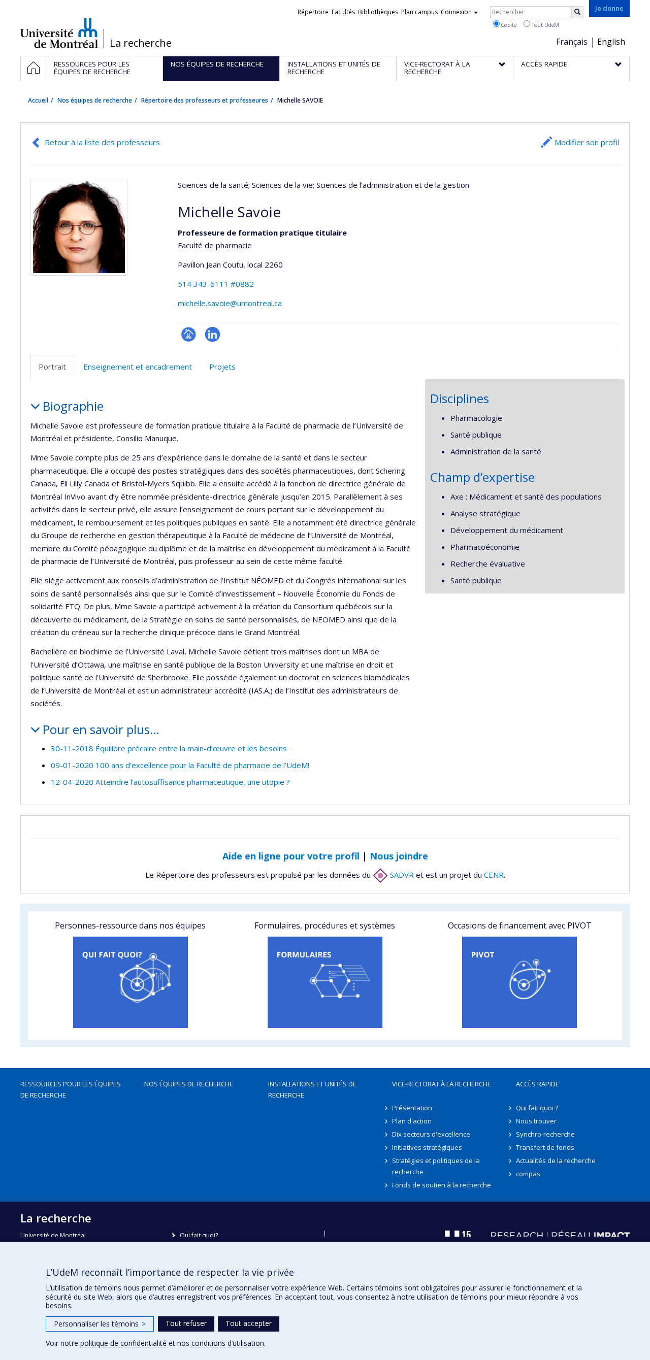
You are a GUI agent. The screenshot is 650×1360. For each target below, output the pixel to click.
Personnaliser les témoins (100, 1324)
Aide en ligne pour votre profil (291, 856)
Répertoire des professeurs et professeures (204, 100)
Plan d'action (412, 1120)
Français (572, 41)
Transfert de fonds (545, 1147)
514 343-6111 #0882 (216, 284)
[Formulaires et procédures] (325, 982)
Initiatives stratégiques (427, 1147)
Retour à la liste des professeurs (102, 142)
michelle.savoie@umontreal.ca (230, 303)
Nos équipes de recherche (94, 100)
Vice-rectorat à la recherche (441, 1083)
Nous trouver (536, 1120)
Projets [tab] (222, 366)
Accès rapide (537, 1083)
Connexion (456, 12)
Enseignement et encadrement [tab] (137, 366)
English (611, 41)
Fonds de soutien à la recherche (441, 1184)
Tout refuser (186, 1323)
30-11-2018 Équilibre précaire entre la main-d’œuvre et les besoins (169, 748)
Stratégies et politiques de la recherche (436, 1166)
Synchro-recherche (545, 1134)
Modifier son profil (587, 142)
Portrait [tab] (52, 366)
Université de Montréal (59, 33)
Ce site (508, 24)
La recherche (141, 43)
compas (528, 1173)
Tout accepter (248, 1323)
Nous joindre (399, 856)
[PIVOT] (520, 982)
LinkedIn (212, 334)
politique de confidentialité (123, 1343)
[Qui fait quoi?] (130, 982)
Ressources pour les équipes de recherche (70, 1089)
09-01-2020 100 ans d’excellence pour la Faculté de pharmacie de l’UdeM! (180, 765)
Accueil (38, 100)
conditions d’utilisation (227, 1343)
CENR (494, 875)
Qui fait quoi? (199, 1235)
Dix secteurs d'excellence (431, 1134)
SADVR (401, 875)
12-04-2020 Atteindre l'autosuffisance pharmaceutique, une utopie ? (170, 782)
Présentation (412, 1107)
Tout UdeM (544, 24)
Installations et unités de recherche (312, 1089)
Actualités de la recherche (556, 1160)
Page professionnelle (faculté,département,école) (189, 334)
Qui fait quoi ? (537, 1107)
